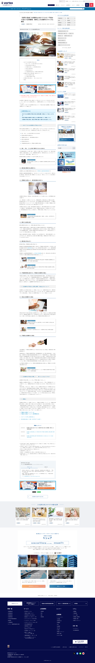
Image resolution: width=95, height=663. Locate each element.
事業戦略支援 (10, 611)
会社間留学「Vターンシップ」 (29, 630)
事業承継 (42, 616)
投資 (59, 20)
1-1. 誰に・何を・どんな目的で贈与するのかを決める (33, 63)
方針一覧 (75, 626)
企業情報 (58, 614)
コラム (74, 608)
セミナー (58, 608)
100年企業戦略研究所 (28, 624)
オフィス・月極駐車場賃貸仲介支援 (13, 624)
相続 (68, 18)
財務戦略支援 (10, 613)
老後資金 (59, 24)
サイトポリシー (75, 628)
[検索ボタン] (84, 1)
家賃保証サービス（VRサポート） (30, 616)
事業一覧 (10, 608)
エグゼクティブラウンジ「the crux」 (30, 622)
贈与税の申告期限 (37, 253)
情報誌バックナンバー (60, 631)
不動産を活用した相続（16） (63, 33)
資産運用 (42, 611)
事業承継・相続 (75, 618)
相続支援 (9, 620)
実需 (41, 613)
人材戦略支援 (10, 622)
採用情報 (76, 603)
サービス (26, 608)
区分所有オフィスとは (28, 611)
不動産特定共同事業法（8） (62, 42)
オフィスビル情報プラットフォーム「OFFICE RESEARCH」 (30, 638)
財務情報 (58, 626)
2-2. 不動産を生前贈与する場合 (30, 76)
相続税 (68, 20)
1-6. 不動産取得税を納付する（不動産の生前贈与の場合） (34, 71)
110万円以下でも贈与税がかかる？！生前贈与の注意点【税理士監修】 (40, 329)
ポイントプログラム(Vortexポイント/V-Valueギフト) (29, 628)
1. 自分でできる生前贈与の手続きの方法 (29, 62)
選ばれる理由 (50, 595)
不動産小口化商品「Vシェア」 (43, 595)
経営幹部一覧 (59, 620)
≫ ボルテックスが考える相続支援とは (27, 416)
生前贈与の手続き (29, 24)
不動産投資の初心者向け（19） (63, 31)
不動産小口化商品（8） (62, 40)
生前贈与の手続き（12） (68, 35)
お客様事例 (43, 608)
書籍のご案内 (59, 633)
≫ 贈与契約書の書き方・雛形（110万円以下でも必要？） (31, 419)
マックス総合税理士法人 (26, 476)
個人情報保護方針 (76, 630)
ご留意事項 (55, 595)
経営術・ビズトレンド (76, 620)
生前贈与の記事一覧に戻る (37, 496)
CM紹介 (58, 629)
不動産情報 (75, 613)
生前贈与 (31, 12)
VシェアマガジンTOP (23, 12)
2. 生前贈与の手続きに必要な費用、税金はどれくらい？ (32, 73)
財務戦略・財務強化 (76, 616)
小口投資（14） (71, 33)
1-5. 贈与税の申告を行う (29, 70)
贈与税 (68, 24)
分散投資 (59, 22)
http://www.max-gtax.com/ (35, 476)
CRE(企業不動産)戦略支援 (12, 618)
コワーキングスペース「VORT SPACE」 (31, 618)
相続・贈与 (27, 12)
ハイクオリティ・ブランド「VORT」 (30, 620)
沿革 (58, 624)
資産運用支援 (10, 616)
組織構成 (58, 622)
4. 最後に (24, 79)
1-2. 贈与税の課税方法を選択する (30, 65)
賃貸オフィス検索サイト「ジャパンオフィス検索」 (29, 633)
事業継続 (74, 611)
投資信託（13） (60, 35)
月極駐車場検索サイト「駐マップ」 (30, 635)
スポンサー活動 (59, 635)
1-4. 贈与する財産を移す (29, 68)
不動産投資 (60, 18)
